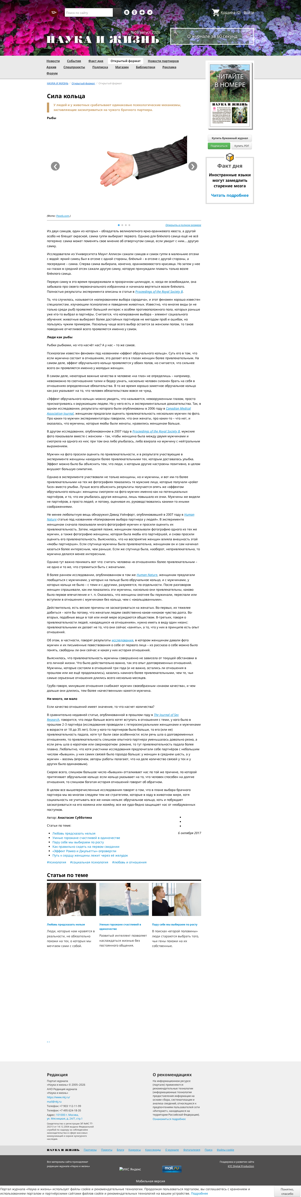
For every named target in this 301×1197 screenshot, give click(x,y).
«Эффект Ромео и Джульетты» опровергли (84, 851)
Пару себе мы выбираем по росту (78, 842)
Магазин (122, 67)
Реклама (169, 67)
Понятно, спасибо (287, 1191)
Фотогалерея (191, 1150)
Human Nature (147, 575)
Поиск (208, 1150)
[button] (119, 225)
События (74, 61)
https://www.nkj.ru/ (58, 1097)
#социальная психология (89, 862)
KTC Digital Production (241, 1166)
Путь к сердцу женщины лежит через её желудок (90, 855)
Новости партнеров (163, 61)
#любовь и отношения (129, 862)
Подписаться (219, 146)
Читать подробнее (230, 195)
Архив (51, 67)
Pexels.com (62, 216)
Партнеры (90, 1150)
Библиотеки (145, 67)
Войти (249, 12)
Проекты (106, 1150)
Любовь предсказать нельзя (73, 833)
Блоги (120, 1150)
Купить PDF (241, 146)
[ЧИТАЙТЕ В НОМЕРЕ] (230, 51)
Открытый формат (126, 61)
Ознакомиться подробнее (169, 1119)
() (231, 12)
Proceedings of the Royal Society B (159, 291)
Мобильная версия (150, 1181)
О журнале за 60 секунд (212, 36)
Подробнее (199, 1193)
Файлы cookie (225, 1150)
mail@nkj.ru (54, 1101)
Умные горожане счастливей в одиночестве (86, 838)
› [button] (193, 166)
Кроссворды (153, 1150)
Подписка (100, 67)
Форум (52, 73)
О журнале (172, 1150)
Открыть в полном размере (183, 225)
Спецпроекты (74, 67)
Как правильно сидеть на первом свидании (85, 846)
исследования (122, 640)
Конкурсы (134, 1150)
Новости (53, 61)
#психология (56, 862)
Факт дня (95, 61)
